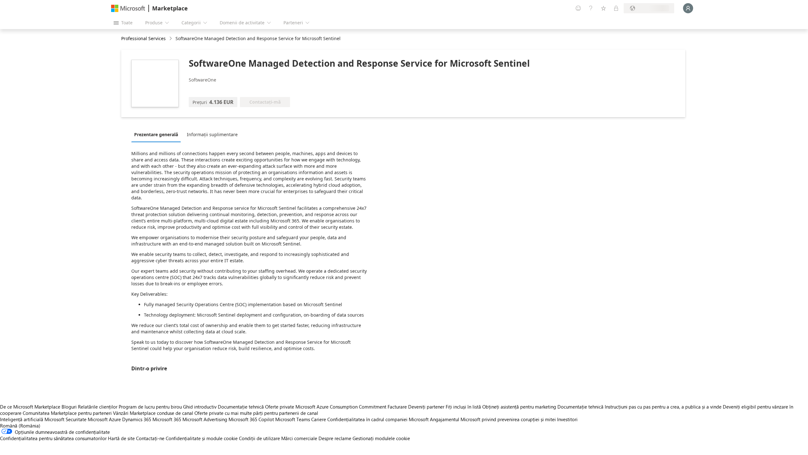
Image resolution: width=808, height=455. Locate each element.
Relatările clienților (97, 406)
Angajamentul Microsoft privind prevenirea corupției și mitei (493, 419)
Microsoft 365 (166, 419)
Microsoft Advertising (204, 419)
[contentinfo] (171, 38)
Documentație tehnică (241, 406)
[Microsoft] (128, 8)
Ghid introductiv (200, 406)
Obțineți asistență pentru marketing (519, 406)
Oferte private (279, 406)
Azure (115, 419)
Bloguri (69, 406)
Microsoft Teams (292, 419)
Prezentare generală (156, 134)
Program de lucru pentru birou (150, 406)
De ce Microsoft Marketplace (30, 406)
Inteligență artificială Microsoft (32, 419)
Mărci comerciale (299, 438)
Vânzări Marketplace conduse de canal (153, 413)
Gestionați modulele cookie (381, 438)
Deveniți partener (426, 406)
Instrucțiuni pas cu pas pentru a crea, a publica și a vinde (663, 406)
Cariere (318, 419)
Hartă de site (121, 438)
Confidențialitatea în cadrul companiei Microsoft (378, 419)
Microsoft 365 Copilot (251, 419)
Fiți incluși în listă (463, 406)
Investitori (567, 419)
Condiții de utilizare (259, 438)
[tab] (157, 134)
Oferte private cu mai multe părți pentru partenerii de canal (256, 413)
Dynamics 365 (136, 419)
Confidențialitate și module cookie (202, 438)
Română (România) (20, 425)
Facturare (397, 406)
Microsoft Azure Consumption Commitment (341, 406)
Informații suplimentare (212, 134)
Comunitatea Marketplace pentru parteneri (67, 413)
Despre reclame (334, 438)
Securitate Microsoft (87, 419)
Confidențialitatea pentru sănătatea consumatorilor (53, 438)
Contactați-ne (150, 438)
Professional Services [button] (143, 38)
